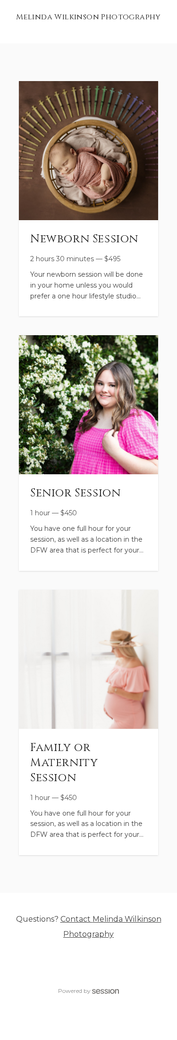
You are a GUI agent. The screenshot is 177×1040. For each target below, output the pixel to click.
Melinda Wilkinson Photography (88, 17)
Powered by (74, 990)
